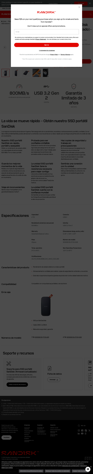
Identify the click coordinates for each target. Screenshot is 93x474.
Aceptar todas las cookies (80, 471)
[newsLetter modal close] (79, 7)
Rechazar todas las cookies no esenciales (57, 471)
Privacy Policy (54, 54)
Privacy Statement (41, 39)
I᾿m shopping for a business (47, 50)
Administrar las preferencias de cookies (31, 471)
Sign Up (46, 45)
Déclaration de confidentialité (70, 466)
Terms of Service (65, 54)
